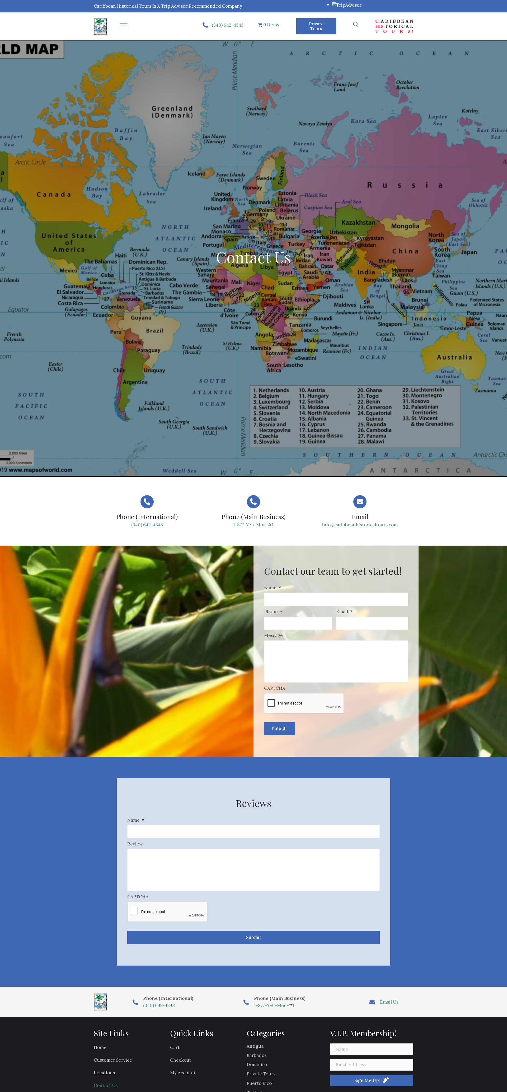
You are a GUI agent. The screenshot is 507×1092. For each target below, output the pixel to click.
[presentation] (304, 703)
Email (344, 611)
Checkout (180, 1060)
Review (135, 844)
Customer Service (113, 1060)
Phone (273, 611)
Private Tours (261, 1074)
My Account (183, 1073)
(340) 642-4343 (227, 25)
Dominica (257, 1064)
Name (272, 587)
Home (100, 1047)
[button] (124, 26)
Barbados (256, 1055)
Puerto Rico (259, 1083)
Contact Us (106, 1085)
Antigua (255, 1046)
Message (273, 635)
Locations (104, 1073)
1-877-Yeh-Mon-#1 (253, 525)
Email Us (389, 1002)
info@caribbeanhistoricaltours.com (360, 525)
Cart (175, 1047)
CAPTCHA (274, 688)
